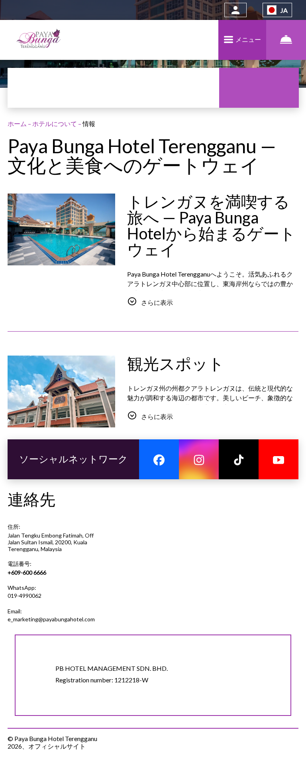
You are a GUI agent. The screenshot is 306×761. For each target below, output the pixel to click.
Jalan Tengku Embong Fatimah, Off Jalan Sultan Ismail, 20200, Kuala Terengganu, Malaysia (51, 542)
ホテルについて (55, 123)
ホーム (18, 123)
